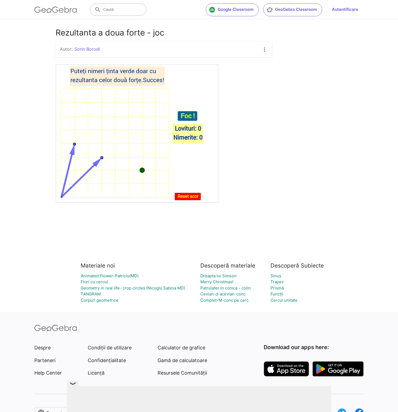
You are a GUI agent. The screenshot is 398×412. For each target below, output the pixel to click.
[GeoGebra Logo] (55, 10)
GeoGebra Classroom (296, 9)
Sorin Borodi (87, 49)
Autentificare (345, 9)
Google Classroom (235, 9)
